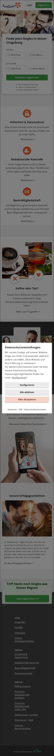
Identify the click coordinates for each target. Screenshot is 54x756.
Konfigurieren (19, 377)
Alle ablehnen (27, 392)
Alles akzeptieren (27, 399)
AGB (20, 409)
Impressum (12, 409)
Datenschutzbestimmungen (35, 409)
